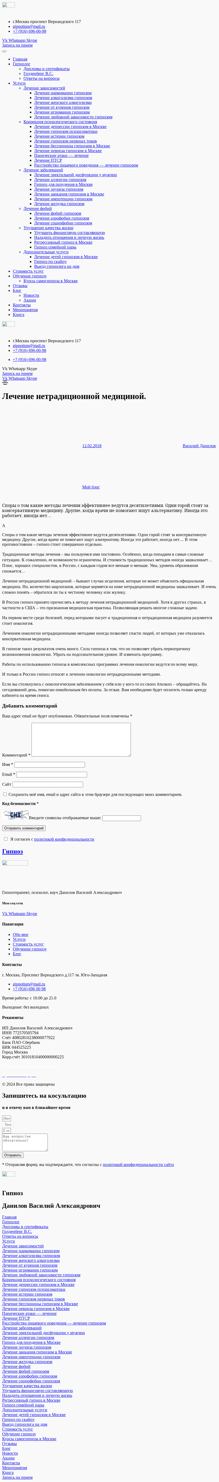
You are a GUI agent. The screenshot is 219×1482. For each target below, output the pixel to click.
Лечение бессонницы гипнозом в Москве (72, 146)
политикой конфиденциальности (64, 839)
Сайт (6, 784)
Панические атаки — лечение (61, 155)
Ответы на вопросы (42, 78)
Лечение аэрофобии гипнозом (61, 218)
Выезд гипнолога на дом (56, 266)
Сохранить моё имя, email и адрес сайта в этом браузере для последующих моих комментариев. (95, 794)
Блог (17, 290)
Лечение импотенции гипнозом (63, 199)
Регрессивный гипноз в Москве (63, 242)
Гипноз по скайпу (50, 261)
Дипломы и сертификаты (47, 68)
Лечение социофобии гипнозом (63, 223)
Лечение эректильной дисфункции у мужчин (75, 174)
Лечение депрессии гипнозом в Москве (70, 126)
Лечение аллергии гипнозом (60, 179)
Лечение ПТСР (48, 160)
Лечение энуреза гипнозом (58, 189)
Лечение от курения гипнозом (61, 107)
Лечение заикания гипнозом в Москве (69, 194)
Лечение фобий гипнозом (57, 213)
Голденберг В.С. (38, 73)
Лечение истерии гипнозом (59, 136)
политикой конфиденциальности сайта (138, 1164)
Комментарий (16, 755)
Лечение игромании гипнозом (62, 112)
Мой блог (91, 487)
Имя (7, 764)
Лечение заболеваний (43, 170)
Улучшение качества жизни (48, 227)
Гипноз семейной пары (55, 247)
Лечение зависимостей (44, 88)
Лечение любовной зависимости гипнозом (73, 117)
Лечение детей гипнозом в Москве (66, 256)
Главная (20, 59)
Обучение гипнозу (30, 276)
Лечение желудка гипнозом (59, 203)
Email (8, 774)
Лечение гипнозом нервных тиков (65, 141)
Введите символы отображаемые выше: (65, 818)
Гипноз (12, 851)
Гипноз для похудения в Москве (63, 184)
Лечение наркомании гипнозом (63, 93)
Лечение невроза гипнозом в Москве (68, 150)
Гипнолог (21, 64)
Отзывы (20, 285)
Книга (18, 314)
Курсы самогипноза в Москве (51, 281)
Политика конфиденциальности (31, 1066)
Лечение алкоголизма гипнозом (63, 97)
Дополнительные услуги (46, 252)
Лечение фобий (38, 208)
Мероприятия (25, 309)
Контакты (22, 305)
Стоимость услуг (28, 271)
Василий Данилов (199, 445)
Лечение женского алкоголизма (63, 102)
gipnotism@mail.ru (29, 26)
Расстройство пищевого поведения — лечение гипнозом (86, 165)
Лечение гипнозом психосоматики (65, 131)
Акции (30, 300)
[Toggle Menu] (4, 51)
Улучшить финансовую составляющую (69, 232)
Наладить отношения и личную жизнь (69, 237)
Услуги (19, 83)
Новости (31, 295)
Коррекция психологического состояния (60, 121)
